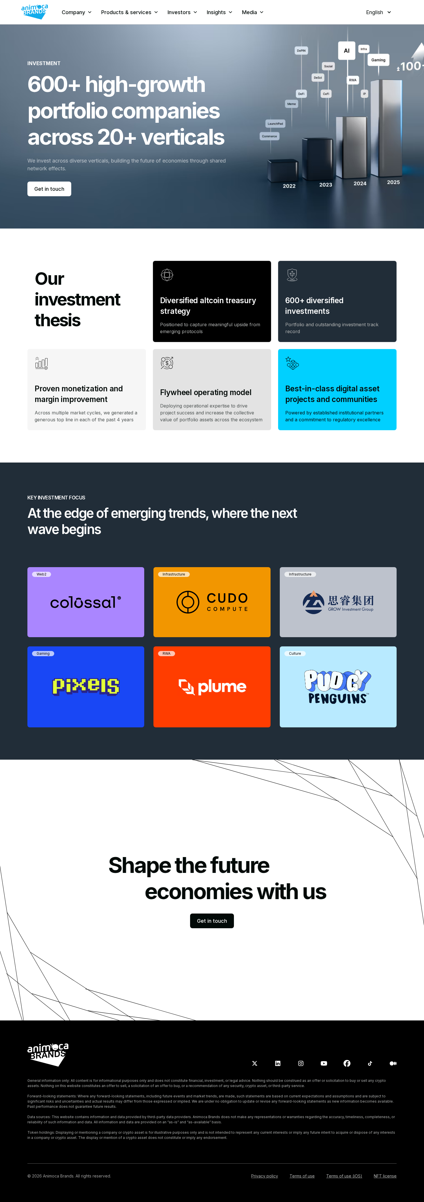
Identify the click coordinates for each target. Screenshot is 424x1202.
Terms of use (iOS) (344, 1175)
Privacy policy (264, 1175)
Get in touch (49, 189)
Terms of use (302, 1175)
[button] (77, 12)
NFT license (385, 1175)
